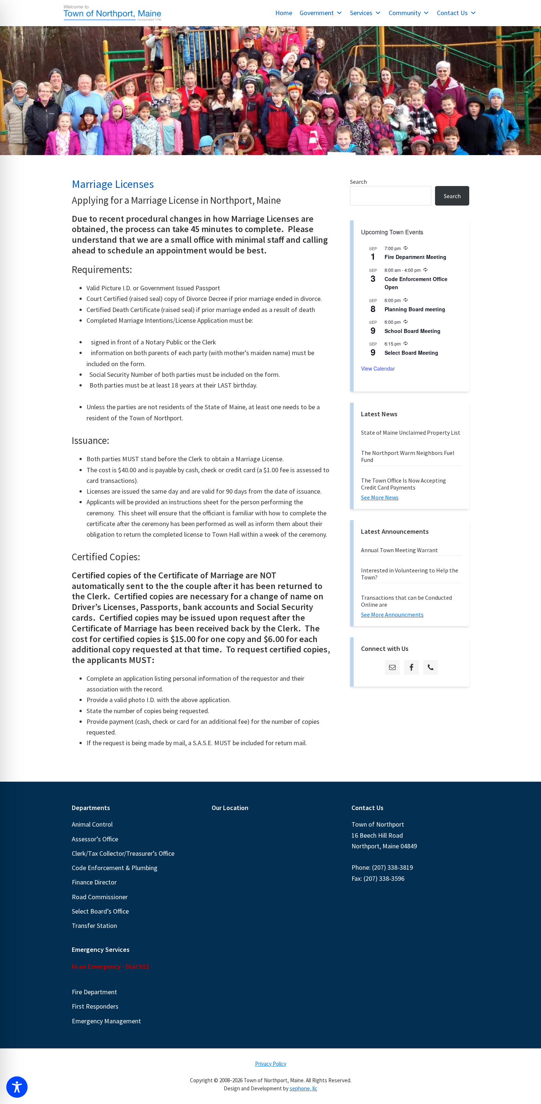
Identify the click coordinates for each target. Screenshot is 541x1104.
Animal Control (92, 824)
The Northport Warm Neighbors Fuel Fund (408, 456)
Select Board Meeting (411, 352)
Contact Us (452, 12)
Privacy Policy (270, 1063)
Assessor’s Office (95, 839)
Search (358, 181)
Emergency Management (106, 1021)
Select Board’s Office (100, 911)
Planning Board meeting (415, 309)
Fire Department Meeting (415, 256)
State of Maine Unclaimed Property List (410, 432)
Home (283, 12)
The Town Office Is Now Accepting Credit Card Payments (403, 484)
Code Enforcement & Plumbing (115, 867)
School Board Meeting (413, 330)
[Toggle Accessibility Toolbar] (17, 1087)
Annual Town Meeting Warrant (399, 550)
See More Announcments (392, 614)
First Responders (95, 1006)
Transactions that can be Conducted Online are (406, 601)
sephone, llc (303, 1088)
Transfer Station (94, 925)
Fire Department (94, 992)
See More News (380, 497)
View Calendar (378, 368)
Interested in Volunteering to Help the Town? (409, 574)
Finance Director (94, 882)
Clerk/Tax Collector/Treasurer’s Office (123, 853)
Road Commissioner (100, 897)
